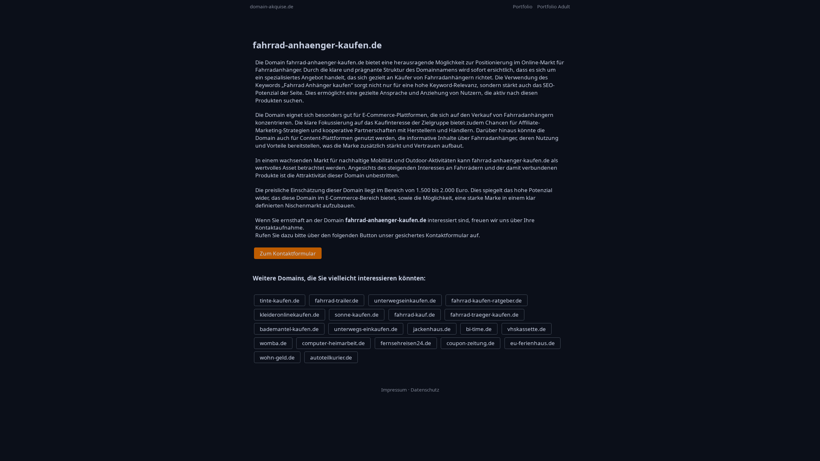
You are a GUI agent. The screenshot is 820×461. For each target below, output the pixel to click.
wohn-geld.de (277, 357)
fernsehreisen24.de (406, 343)
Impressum (394, 389)
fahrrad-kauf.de (414, 314)
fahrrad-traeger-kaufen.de (484, 314)
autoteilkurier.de (331, 357)
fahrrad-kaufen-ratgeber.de (486, 300)
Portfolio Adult (553, 6)
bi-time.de (479, 329)
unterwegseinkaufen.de (405, 300)
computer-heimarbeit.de (333, 343)
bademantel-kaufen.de (289, 329)
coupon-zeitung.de (471, 343)
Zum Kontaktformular (288, 253)
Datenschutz (425, 389)
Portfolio (522, 6)
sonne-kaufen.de (357, 314)
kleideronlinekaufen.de (289, 314)
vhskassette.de (526, 329)
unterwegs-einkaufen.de (366, 329)
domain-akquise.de (271, 6)
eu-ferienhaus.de (532, 343)
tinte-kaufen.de (279, 300)
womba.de (273, 343)
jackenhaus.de (432, 329)
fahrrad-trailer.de (336, 300)
